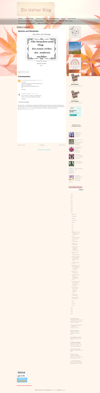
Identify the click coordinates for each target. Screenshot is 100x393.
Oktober (74, 218)
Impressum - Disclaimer (41, 18)
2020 (71, 206)
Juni (73, 226)
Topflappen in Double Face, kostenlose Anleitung (78, 134)
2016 (71, 307)
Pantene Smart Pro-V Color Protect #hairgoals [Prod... (74, 290)
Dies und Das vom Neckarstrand (28, 80)
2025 (71, 196)
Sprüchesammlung (72, 18)
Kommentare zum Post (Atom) (44, 149)
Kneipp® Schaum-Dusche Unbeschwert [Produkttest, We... (75, 277)
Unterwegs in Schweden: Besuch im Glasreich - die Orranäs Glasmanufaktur (75, 345)
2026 (71, 194)
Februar (74, 303)
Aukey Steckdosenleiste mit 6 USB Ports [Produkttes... (75, 239)
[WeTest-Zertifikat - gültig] (22, 382)
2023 (71, 200)
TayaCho (54, 390)
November (74, 216)
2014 (71, 311)
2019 (71, 208)
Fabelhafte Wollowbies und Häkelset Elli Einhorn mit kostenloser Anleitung (75, 178)
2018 (71, 210)
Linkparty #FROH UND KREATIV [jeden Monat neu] (75, 258)
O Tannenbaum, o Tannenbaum (78, 162)
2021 (71, 204)
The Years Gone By (75, 349)
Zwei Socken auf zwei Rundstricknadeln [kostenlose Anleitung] (79, 142)
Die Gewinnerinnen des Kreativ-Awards (26, 23)
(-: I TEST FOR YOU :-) (75, 361)
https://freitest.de (74, 318)
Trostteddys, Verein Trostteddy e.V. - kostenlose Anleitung (79, 156)
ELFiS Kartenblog (74, 330)
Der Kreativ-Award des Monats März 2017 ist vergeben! (75, 283)
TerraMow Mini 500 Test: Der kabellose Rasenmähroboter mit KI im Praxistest (76, 321)
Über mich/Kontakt (29, 18)
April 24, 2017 (39, 80)
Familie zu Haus (74, 354)
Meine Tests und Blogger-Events (25, 20)
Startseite (20, 18)
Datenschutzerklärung (53, 18)
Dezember (74, 214)
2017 (71, 212)
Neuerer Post (21, 145)
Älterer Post (62, 145)
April (73, 230)
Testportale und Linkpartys (56, 23)
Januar (73, 305)
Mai (73, 228)
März (73, 301)
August (73, 222)
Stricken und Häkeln (39, 20)
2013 (71, 313)
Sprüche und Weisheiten (74, 244)
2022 (71, 202)
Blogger (63, 390)
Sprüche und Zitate (25, 72)
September (74, 220)
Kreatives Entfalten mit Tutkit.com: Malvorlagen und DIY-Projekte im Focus (76, 357)
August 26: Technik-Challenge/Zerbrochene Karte (75, 333)
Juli (72, 224)
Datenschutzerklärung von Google (27, 109)
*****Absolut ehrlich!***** (76, 325)
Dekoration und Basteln (51, 20)
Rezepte (63, 18)
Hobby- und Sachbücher (43, 23)
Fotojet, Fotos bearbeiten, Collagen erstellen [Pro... (75, 248)
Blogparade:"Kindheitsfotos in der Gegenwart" (75, 233)
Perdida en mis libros (26, 93)
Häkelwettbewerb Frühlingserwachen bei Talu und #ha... (75, 267)
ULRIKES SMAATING (75, 342)
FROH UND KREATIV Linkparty (66, 20)
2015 (71, 309)
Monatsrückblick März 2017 (75, 298)
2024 (71, 198)
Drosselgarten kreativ (75, 337)
